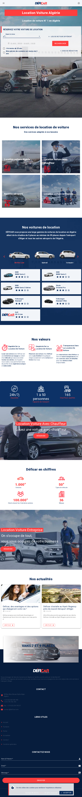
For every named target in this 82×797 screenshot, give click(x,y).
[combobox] (22, 36)
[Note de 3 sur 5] (22, 277)
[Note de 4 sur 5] (25, 277)
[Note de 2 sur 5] (19, 277)
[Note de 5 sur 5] (27, 277)
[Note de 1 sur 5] (16, 277)
